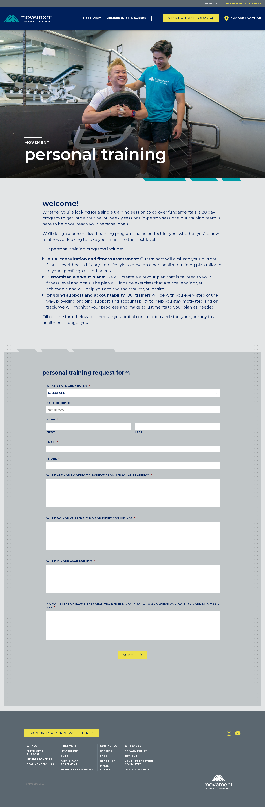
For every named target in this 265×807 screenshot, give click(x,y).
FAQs (103, 756)
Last (139, 432)
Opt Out (131, 756)
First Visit (91, 18)
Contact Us (109, 746)
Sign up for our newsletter (59, 733)
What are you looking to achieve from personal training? (99, 475)
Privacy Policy (136, 751)
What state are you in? (68, 385)
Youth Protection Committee (139, 763)
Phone (53, 458)
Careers (106, 751)
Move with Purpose (35, 753)
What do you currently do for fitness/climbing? (90, 518)
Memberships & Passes (126, 18)
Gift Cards (133, 746)
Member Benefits (39, 759)
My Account (214, 3)
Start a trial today (188, 18)
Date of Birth (58, 403)
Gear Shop (108, 761)
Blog (64, 756)
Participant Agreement (243, 3)
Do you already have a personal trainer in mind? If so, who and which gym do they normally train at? (133, 606)
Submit (130, 655)
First (51, 432)
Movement (36, 142)
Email (52, 442)
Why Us (32, 746)
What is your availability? (70, 561)
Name (52, 419)
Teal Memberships (40, 764)
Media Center (105, 768)
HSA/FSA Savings (137, 769)
